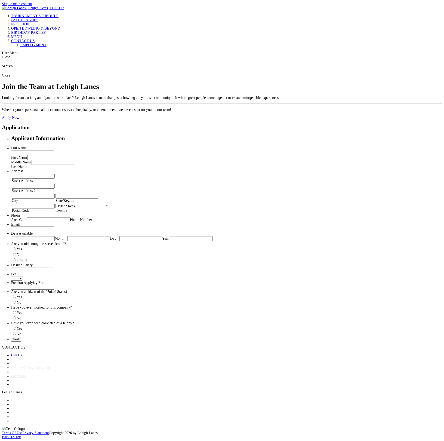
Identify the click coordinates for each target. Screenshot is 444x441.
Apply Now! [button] (11, 117)
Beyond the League (25, 412)
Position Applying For (27, 283)
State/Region (65, 200)
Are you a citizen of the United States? (39, 292)
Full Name (19, 148)
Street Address (22, 181)
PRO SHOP (20, 24)
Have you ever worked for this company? (41, 307)
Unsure (22, 260)
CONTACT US (23, 41)
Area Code (19, 220)
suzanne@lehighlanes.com (30, 368)
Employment (20, 421)
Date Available (22, 233)
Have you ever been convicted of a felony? (42, 323)
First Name (19, 157)
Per (13, 274)
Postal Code (20, 210)
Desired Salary (22, 265)
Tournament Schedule (27, 400)
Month (59, 238)
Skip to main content (17, 4)
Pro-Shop (18, 408)
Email (15, 224)
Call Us (16, 355)
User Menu (10, 53)
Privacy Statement (35, 433)
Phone (15, 215)
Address (17, 171)
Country (62, 210)
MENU (16, 37)
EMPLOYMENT (33, 45)
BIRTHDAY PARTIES (28, 32)
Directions (18, 376)
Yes (19, 249)
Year (165, 238)
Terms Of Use (12, 433)
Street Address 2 (24, 191)
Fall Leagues (20, 404)
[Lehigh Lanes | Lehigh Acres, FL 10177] (33, 8)
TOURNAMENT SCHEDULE (35, 16)
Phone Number (81, 220)
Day (113, 238)
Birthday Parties (22, 417)
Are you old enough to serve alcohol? (38, 244)
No (19, 255)
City (15, 200)
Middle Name (21, 162)
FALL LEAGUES (24, 20)
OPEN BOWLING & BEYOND (35, 28)
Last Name (19, 167)
